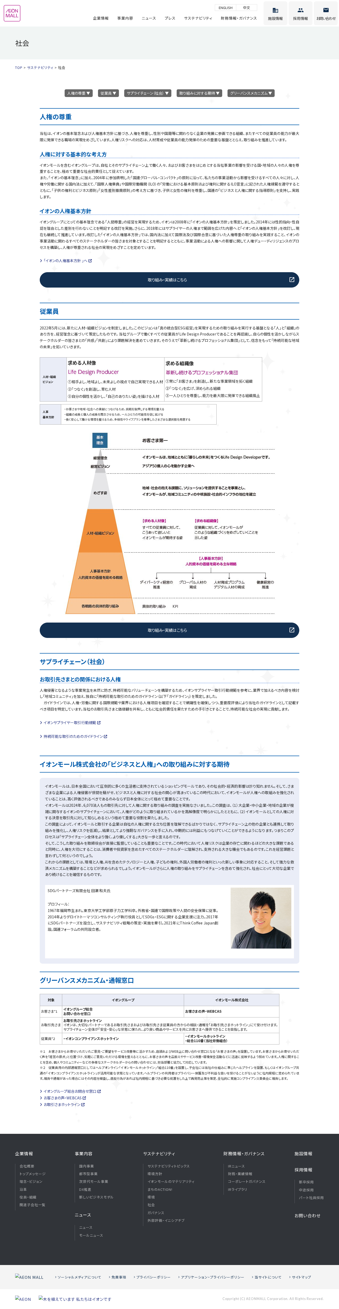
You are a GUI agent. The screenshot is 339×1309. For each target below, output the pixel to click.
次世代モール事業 (93, 1181)
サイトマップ (301, 1277)
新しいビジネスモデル (96, 1197)
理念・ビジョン (31, 1181)
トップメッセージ (33, 1173)
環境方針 (155, 1173)
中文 (246, 7)
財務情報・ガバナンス (239, 18)
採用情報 (304, 1169)
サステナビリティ (198, 18)
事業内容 (125, 18)
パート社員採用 (311, 1197)
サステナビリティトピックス (169, 1166)
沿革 (23, 1189)
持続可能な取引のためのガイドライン (73, 736)
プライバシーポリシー (153, 1277)
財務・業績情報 (240, 1173)
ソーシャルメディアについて (79, 1277)
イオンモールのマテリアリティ (171, 1181)
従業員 (106, 93)
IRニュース (236, 1166)
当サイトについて (268, 1277)
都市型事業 (88, 1173)
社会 (151, 1204)
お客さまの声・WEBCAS (63, 1097)
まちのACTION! (160, 1189)
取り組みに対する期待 (197, 93)
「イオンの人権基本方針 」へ (65, 260)
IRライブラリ (237, 1189)
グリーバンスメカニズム (248, 93)
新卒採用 (306, 1182)
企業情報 (101, 18)
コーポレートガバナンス (247, 1181)
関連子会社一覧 (33, 1204)
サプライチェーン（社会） (145, 93)
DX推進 (85, 1189)
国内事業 (86, 1166)
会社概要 (27, 1166)
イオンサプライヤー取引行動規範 (70, 722)
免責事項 (118, 1277)
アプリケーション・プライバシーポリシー (212, 1277)
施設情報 (304, 1153)
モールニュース (91, 1235)
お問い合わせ (308, 1215)
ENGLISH (226, 7)
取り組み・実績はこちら (167, 280)
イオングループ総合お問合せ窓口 (70, 1091)
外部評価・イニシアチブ (166, 1220)
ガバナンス (156, 1212)
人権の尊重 (76, 93)
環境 (151, 1197)
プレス (170, 18)
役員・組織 (28, 1197)
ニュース (149, 18)
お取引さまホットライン (62, 1104)
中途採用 (306, 1190)
